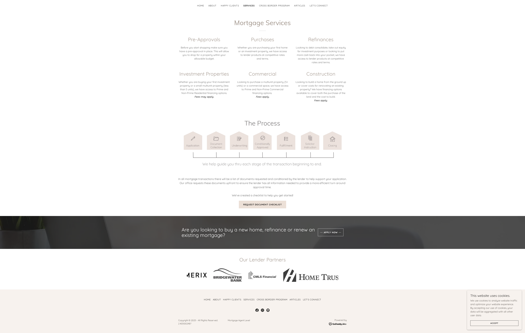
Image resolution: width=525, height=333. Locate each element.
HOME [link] (200, 5)
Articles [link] (299, 5)
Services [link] (249, 5)
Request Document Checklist (262, 204)
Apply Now (331, 232)
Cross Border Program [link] (274, 5)
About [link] (212, 5)
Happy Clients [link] (230, 5)
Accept (494, 323)
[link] (257, 310)
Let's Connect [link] (319, 5)
